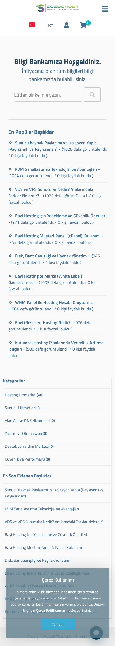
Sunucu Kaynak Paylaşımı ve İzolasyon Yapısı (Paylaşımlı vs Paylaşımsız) (53, 145)
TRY (49, 25)
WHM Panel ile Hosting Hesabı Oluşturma (53, 302)
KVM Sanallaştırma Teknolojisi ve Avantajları (55, 169)
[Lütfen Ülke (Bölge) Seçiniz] (32, 25)
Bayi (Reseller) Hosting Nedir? (42, 322)
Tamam (57, 624)
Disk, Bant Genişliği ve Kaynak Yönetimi (51, 256)
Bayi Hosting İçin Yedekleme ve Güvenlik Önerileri (60, 215)
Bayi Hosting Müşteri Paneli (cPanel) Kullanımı (57, 236)
